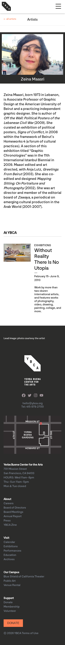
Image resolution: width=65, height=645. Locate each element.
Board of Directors (15, 507)
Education (10, 555)
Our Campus (11, 572)
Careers (9, 503)
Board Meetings (13, 512)
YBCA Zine (10, 525)
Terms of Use (30, 633)
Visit (6, 538)
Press (7, 520)
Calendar (9, 542)
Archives (9, 559)
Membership (12, 606)
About (7, 499)
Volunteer (10, 611)
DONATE (13, 623)
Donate (8, 602)
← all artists (10, 18)
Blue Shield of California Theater (24, 576)
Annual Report (12, 516)
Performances (12, 550)
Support (9, 598)
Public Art (10, 581)
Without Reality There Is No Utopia (46, 259)
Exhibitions (11, 546)
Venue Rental (12, 585)
